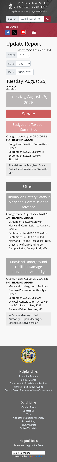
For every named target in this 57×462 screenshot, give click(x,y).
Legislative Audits (39, 11)
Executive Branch (28, 376)
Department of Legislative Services (28, 383)
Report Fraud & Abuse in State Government (28, 390)
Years (11, 55)
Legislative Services (19, 11)
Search (12, 18)
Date (11, 63)
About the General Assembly (28, 417)
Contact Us (28, 410)
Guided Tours (28, 407)
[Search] (47, 19)
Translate (38, 456)
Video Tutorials (28, 428)
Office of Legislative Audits (28, 386)
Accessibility (28, 421)
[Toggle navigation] (22, 32)
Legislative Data (34, 445)
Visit (28, 414)
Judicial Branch (28, 379)
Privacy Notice (28, 424)
